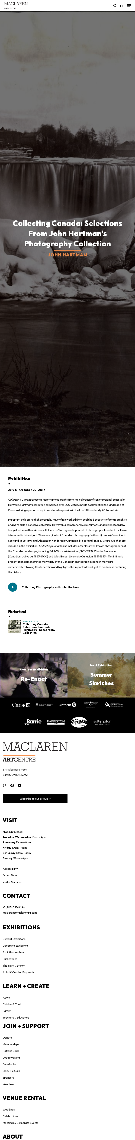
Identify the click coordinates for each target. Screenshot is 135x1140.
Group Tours (10, 875)
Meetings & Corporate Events (20, 1123)
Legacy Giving (11, 1057)
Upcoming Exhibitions (15, 945)
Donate (7, 1037)
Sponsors (8, 1077)
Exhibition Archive (13, 952)
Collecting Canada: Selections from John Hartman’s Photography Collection (39, 628)
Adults (7, 997)
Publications (10, 959)
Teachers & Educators (16, 1017)
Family (7, 1011)
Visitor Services (12, 882)
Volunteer (8, 1084)
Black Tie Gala (11, 1071)
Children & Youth (12, 1004)
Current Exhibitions (14, 939)
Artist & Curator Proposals (18, 972)
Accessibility (10, 868)
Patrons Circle (11, 1051)
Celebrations (10, 1116)
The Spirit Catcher (14, 965)
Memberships (11, 1044)
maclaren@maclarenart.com (20, 912)
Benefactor (10, 1064)
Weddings (9, 1109)
